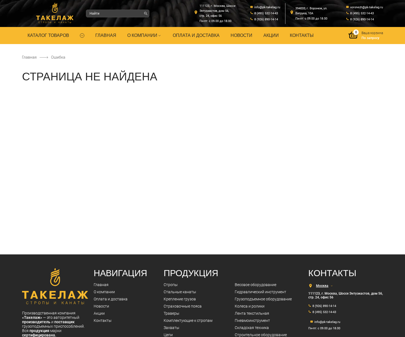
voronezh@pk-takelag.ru (366, 7)
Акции (271, 35)
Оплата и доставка (196, 35)
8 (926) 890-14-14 (266, 19)
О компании (142, 35)
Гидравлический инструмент (260, 292)
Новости (241, 35)
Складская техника (252, 327)
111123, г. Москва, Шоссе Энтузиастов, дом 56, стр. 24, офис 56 (217, 11)
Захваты (171, 327)
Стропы (171, 284)
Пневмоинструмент (252, 320)
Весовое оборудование (255, 284)
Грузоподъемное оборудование (263, 299)
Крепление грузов (180, 299)
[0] (353, 39)
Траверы (171, 313)
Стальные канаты (180, 292)
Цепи (168, 335)
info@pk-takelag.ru (267, 7)
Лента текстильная (252, 313)
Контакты (302, 35)
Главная (105, 35)
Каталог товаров (48, 35)
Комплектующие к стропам (188, 320)
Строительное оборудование (261, 335)
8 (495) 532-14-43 (266, 13)
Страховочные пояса (183, 306)
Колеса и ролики (249, 306)
